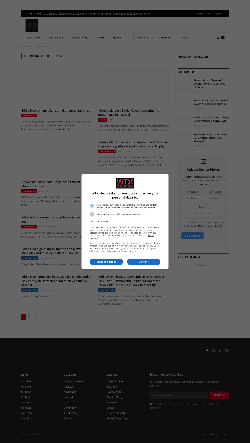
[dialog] (125, 221)
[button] (125, 221)
